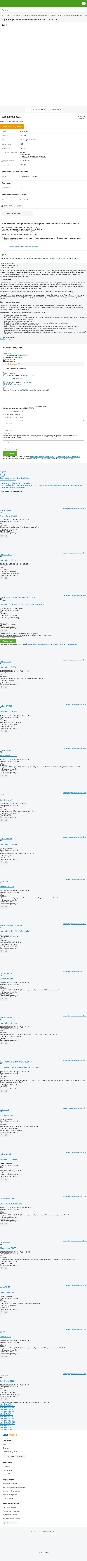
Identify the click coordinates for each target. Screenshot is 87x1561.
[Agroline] (8, 15)
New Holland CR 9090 (8, 711)
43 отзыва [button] (21, 364)
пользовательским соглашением (68, 457)
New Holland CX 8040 (8, 844)
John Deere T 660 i (7, 1115)
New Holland (24, 131)
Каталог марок (8, 1498)
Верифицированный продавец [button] (16, 355)
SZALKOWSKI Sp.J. (10, 353)
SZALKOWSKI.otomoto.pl (12, 384)
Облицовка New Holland (24, 485)
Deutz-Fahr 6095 (6, 979)
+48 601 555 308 (28, 375)
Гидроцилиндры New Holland (57, 485)
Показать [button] (18, 375)
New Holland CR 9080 (8, 560)
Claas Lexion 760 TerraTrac (11, 1204)
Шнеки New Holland (40, 485)
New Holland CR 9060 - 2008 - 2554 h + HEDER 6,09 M (22, 604)
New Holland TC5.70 (8, 667)
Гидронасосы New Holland (15, 487)
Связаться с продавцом (12, 127)
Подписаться (8, 641)
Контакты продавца (10, 1452)
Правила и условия (10, 1484)
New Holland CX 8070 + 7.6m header (14, 931)
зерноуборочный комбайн (29, 140)
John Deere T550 (7, 887)
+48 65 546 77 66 (29, 382)
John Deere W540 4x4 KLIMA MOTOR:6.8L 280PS (20, 1067)
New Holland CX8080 (8, 516)
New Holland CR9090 (8, 756)
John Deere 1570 (6, 800)
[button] (84, 3)
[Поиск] (84, 10)
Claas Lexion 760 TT (8, 1248)
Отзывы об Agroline (10, 1495)
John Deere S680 (7, 1381)
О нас (5, 1444)
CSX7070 (23, 135)
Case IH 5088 (5, 1337)
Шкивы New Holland (7, 485)
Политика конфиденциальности (14, 1487)
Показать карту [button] (41, 406)
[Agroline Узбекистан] (14, 3)
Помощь (6, 1448)
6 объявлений (17, 357)
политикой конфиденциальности (42, 457)
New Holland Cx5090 (8, 1160)
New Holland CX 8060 (8, 1023)
